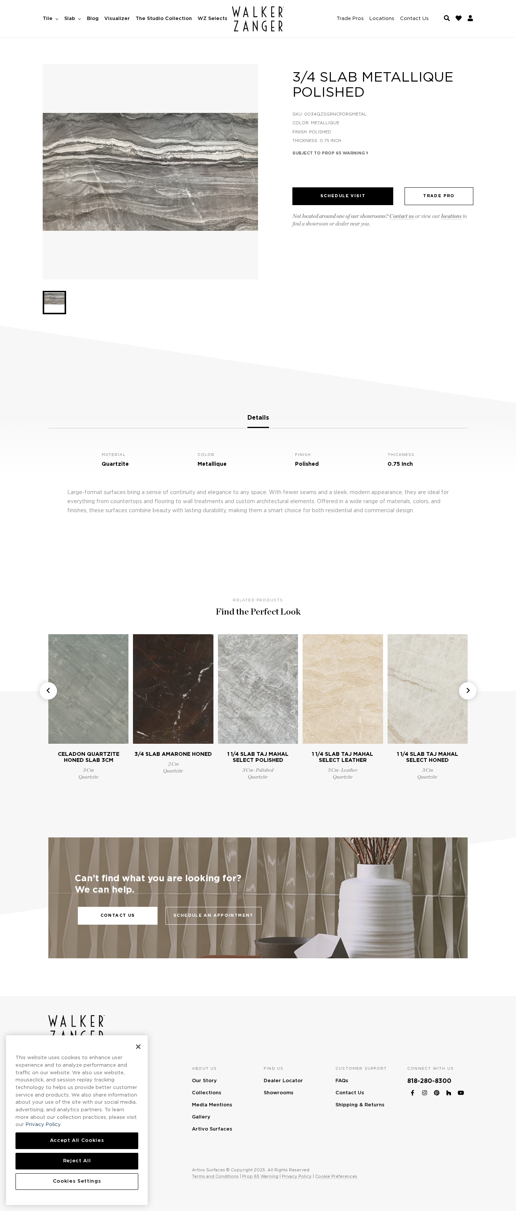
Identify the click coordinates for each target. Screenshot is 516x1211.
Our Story (204, 1080)
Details (258, 418)
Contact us (401, 216)
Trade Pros (350, 18)
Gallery (201, 1117)
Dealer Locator (283, 1080)
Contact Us (414, 18)
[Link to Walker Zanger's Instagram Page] (424, 1091)
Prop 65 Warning (260, 1176)
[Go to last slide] (48, 691)
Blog (93, 18)
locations (451, 216)
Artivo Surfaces (212, 1129)
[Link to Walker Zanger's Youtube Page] (461, 1091)
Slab (70, 18)
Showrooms (279, 1093)
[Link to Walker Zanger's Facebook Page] (412, 1091)
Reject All (77, 1160)
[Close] (138, 1046)
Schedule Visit (342, 196)
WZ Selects (212, 18)
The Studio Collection (164, 18)
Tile (48, 18)
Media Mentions (212, 1105)
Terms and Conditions (215, 1176)
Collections (206, 1093)
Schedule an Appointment (213, 915)
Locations (381, 18)
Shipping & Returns (360, 1105)
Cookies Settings (77, 1181)
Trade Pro (438, 196)
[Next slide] (467, 691)
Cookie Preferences (336, 1176)
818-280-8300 (429, 1081)
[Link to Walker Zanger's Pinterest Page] (436, 1091)
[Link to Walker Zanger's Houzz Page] (449, 1091)
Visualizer (117, 18)
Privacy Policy (297, 1176)
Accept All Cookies (77, 1140)
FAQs (341, 1080)
